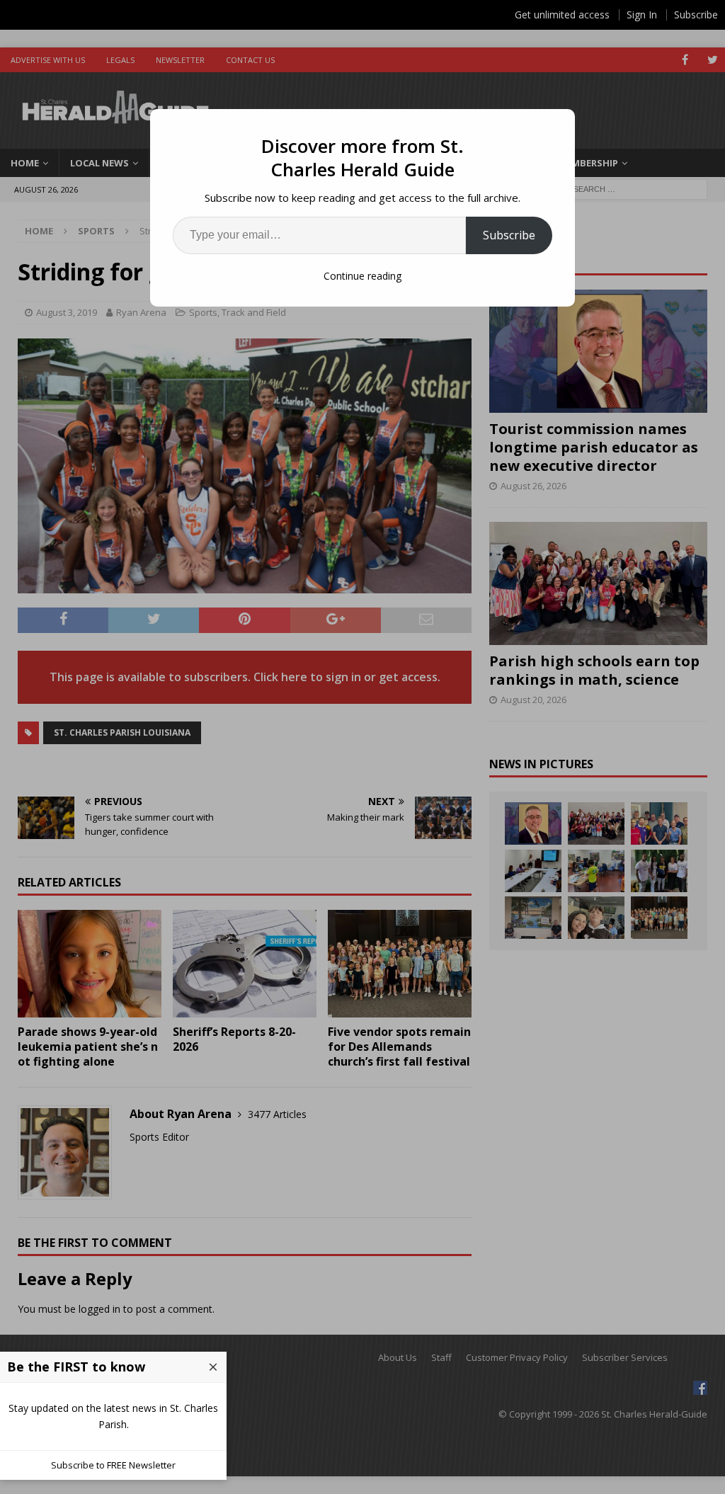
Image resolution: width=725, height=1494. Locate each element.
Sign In (642, 14)
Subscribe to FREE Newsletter (113, 1465)
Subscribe (509, 235)
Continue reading (362, 276)
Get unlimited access (562, 14)
